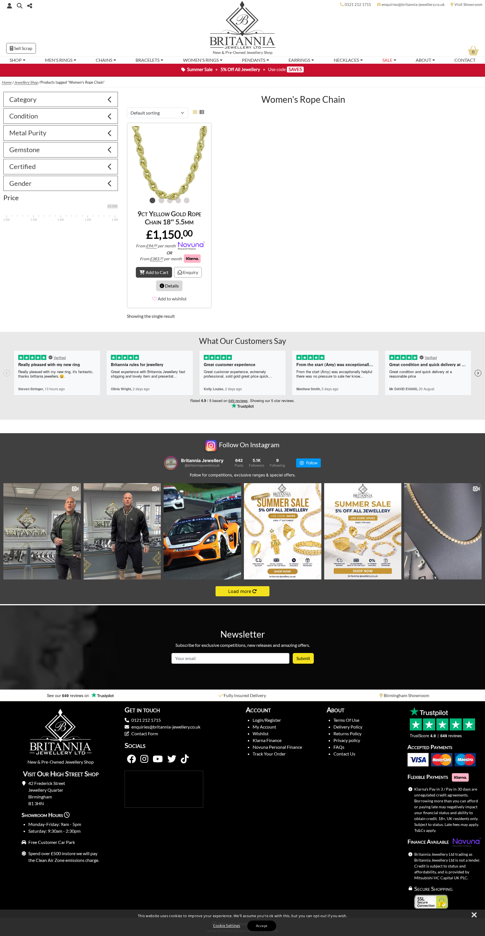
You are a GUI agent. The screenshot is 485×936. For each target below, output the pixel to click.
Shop (16, 60)
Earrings (299, 60)
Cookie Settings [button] (226, 925)
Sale (387, 60)
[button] (20, 5)
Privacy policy (346, 737)
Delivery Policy (347, 724)
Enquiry (190, 269)
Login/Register (267, 717)
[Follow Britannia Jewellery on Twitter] (172, 757)
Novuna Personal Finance (277, 744)
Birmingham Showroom (406, 692)
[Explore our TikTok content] (185, 757)
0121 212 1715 (146, 717)
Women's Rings (201, 60)
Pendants (253, 60)
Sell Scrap (22, 48)
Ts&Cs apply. (425, 827)
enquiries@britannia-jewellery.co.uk (165, 724)
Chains (104, 60)
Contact (464, 60)
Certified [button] (22, 164)
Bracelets (147, 60)
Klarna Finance (267, 737)
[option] (169, 163)
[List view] (200, 109)
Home (7, 79)
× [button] (474, 915)
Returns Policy (347, 731)
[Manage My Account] (9, 5)
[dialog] (242, 923)
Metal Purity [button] (27, 130)
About (423, 60)
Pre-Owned (235, 52)
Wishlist (261, 731)
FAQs (338, 744)
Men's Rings (58, 60)
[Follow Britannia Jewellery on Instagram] (144, 757)
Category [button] (22, 97)
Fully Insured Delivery (245, 692)
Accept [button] (261, 925)
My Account (264, 724)
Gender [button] (20, 181)
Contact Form (144, 731)
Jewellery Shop (259, 52)
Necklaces (346, 60)
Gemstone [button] (24, 147)
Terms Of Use (346, 717)
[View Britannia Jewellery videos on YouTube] (157, 757)
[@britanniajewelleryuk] (171, 460)
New (217, 52)
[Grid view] (195, 109)
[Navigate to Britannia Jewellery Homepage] (242, 26)
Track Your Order (269, 751)
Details (171, 283)
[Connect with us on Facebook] (131, 757)
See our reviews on (68, 693)
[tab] (60, 97)
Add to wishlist (172, 296)
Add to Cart (157, 269)
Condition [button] (23, 113)
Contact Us (344, 751)
